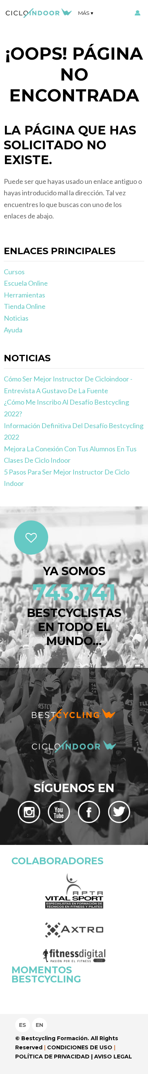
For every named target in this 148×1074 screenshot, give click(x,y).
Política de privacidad (52, 1056)
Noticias (16, 318)
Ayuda (13, 330)
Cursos (14, 271)
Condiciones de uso (79, 1047)
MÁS (84, 13)
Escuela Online (26, 283)
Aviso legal (113, 1056)
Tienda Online (25, 306)
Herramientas (24, 295)
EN (39, 1025)
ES (22, 1025)
